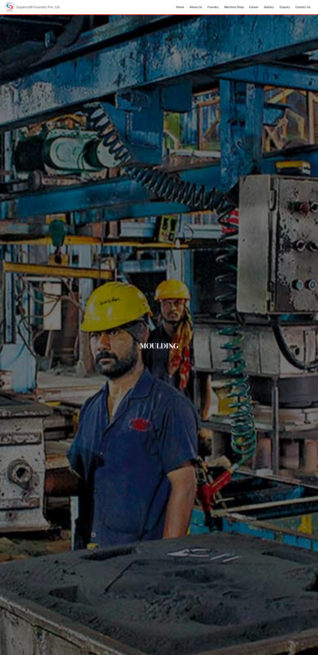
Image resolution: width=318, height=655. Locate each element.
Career (253, 7)
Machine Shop (234, 7)
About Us (196, 7)
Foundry (213, 7)
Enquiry (285, 7)
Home (180, 7)
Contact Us (302, 7)
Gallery (269, 7)
